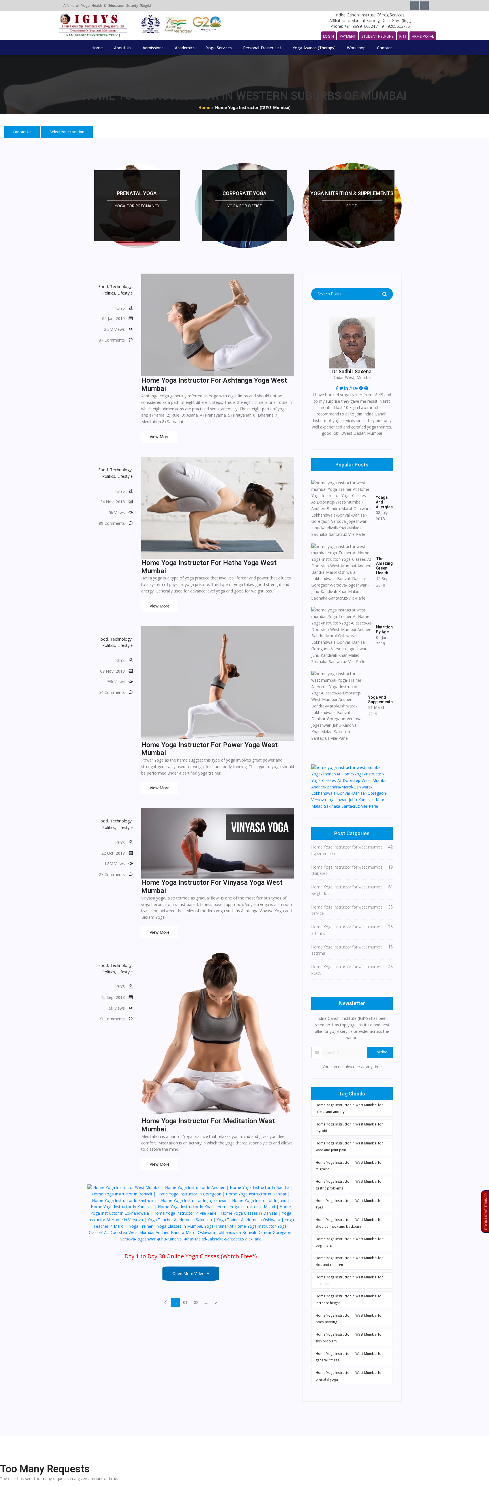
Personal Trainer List (262, 47)
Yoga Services (219, 47)
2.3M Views (114, 329)
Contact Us (22, 131)
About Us (122, 47)
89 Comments (112, 523)
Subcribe (380, 1052)
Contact (384, 47)
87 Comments (112, 340)
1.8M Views (114, 863)
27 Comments (112, 874)
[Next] (216, 1302)
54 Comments (112, 692)
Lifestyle (125, 293)
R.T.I (402, 36)
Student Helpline (377, 36)
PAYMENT (348, 36)
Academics (185, 47)
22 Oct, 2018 (113, 853)
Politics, (109, 293)
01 (185, 1302)
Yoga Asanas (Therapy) (314, 47)
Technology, (121, 286)
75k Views (116, 682)
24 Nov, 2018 (112, 501)
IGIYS (120, 308)
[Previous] (165, 1302)
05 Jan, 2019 (113, 318)
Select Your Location (67, 131)
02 (196, 1302)
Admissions (153, 47)
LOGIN (328, 36)
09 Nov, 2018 (112, 671)
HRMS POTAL (423, 36)
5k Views (117, 512)
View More (160, 436)
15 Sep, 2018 (113, 997)
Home (97, 47)
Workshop (356, 47)
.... (175, 1302)
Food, (103, 286)
